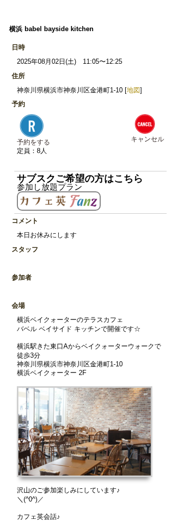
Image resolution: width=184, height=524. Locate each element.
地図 (133, 90)
